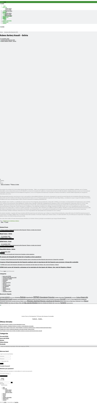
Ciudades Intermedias (7, 20)
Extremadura (57, 299)
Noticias (4, 17)
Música (74, 301)
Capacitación (29, 297)
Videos (4, 290)
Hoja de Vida (9, 221)
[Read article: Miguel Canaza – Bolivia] (45, 230)
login (5, 271)
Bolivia (22, 297)
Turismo (63, 303)
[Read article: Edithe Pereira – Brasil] (45, 237)
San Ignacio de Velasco (14, 303)
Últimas (4, 287)
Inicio (4, 6)
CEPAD (4, 221)
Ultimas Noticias (6, 289)
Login (4, 2)
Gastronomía (8, 301)
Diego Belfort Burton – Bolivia (7, 249)
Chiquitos (51, 297)
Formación (2, 301)
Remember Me (5, 361)
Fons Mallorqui (68, 299)
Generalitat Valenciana (16, 301)
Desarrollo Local (16, 299)
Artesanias (17, 297)
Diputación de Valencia (45, 299)
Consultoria (74, 297)
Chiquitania (43, 297)
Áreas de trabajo (8, 11)
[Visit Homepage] (2, 3)
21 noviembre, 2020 (4, 38)
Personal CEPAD (6, 285)
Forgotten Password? (5, 366)
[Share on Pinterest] (1, 185)
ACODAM (2, 297)
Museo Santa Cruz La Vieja (66, 301)
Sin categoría (6, 286)
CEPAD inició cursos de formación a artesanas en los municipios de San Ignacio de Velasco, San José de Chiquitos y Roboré (35, 267)
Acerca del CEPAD (7, 276)
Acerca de (5, 7)
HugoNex (16, 402)
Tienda (4, 19)
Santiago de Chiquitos (47, 302)
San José (21, 303)
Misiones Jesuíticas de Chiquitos (50, 301)
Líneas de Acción (7, 282)
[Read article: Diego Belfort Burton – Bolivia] (45, 245)
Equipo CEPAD (8, 9)
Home (1, 32)
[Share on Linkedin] (0, 185)
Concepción (67, 297)
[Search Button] (0, 381)
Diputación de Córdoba (36, 299)
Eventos (4, 18)
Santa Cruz (40, 303)
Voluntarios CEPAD (7, 291)
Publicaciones (5, 22)
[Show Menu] (0, 25)
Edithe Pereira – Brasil (5, 241)
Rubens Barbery (15, 221)
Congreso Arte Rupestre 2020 (11, 32)
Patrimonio (78, 301)
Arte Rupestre (12, 297)
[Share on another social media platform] (0, 187)
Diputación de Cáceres (25, 299)
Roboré (86, 301)
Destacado (5, 280)
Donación (52, 299)
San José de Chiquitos (31, 303)
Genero (22, 301)
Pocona (82, 301)
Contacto (4, 23)
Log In (2, 378)
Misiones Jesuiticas (33, 301)
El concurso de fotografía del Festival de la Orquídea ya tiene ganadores (20, 257)
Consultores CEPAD (7, 278)
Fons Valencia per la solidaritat (78, 299)
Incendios (25, 301)
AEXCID (7, 297)
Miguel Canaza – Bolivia (6, 234)
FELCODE (63, 299)
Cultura (78, 297)
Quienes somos (8, 8)
